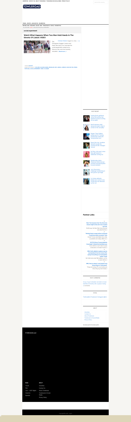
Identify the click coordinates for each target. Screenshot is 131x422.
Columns (27, 393)
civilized (37, 67)
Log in (70, 413)
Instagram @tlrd (102, 297)
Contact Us (88, 314)
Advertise (87, 312)
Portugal (27, 68)
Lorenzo (63, 67)
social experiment (35, 68)
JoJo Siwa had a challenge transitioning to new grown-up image (98, 171)
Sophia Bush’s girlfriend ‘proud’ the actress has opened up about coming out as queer (98, 118)
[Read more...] (62, 51)
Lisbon (59, 67)
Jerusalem (51, 67)
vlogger (46, 68)
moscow (69, 67)
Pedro (75, 67)
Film (26, 388)
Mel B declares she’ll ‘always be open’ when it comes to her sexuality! (98, 126)
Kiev (56, 67)
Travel (27, 385)
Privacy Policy (88, 319)
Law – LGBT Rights (30, 390)
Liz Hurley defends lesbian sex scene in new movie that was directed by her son (98, 181)
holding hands (44, 67)
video (42, 68)
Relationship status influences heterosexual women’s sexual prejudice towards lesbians (98, 163)
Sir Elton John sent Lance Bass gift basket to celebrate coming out (98, 153)
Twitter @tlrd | (87, 297)
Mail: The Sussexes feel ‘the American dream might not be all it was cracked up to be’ (96, 224)
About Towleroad (89, 316)
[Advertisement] (95, 91)
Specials (27, 395)
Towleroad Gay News (66, 6)
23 (79, 41)
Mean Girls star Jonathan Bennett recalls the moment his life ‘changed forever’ (98, 145)
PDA (73, 67)
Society (31, 65)
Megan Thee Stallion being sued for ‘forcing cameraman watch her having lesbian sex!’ (97, 136)
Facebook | (94, 297)
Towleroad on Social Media (92, 318)
